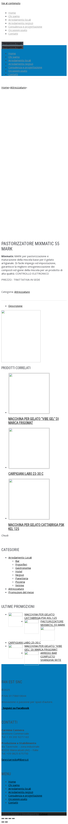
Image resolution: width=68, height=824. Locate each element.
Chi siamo (14, 16)
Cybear (43, 814)
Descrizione (15, 306)
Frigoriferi (21, 564)
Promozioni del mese (21, 592)
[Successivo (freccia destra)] (6, 821)
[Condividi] (6, 818)
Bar (17, 561)
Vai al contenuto (10, 3)
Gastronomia (23, 568)
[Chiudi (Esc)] (2, 818)
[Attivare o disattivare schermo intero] (9, 818)
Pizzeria (20, 582)
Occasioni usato (17, 30)
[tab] (37, 306)
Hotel (18, 571)
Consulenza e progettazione (25, 26)
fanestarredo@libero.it (15, 759)
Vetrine (19, 585)
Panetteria (21, 578)
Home (12, 12)
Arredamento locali (19, 19)
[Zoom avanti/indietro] (13, 818)
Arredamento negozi (20, 23)
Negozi (19, 575)
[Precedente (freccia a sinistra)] (2, 821)
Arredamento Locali (20, 557)
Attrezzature (18, 87)
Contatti (13, 33)
